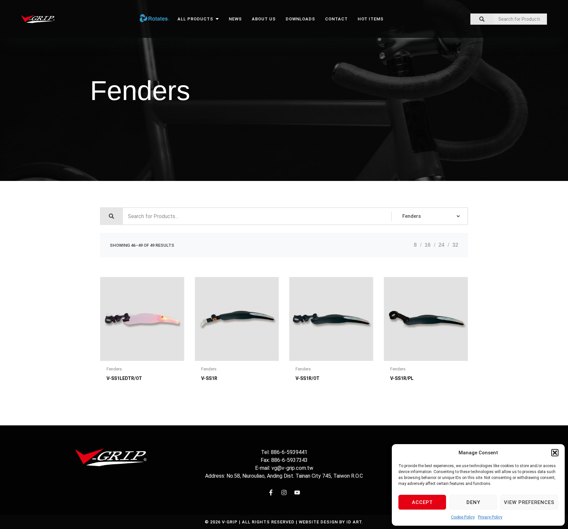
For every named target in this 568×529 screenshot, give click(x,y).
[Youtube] (297, 492)
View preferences (529, 502)
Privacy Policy (490, 517)
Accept (422, 502)
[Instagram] (284, 492)
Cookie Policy (463, 517)
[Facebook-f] (271, 492)
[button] (555, 452)
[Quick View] (121, 359)
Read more (163, 359)
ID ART (354, 521)
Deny (473, 502)
